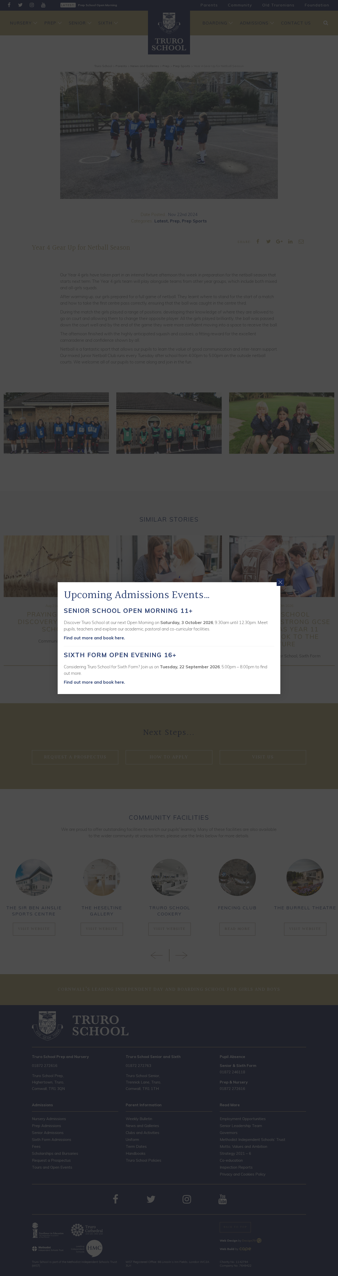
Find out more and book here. (94, 637)
